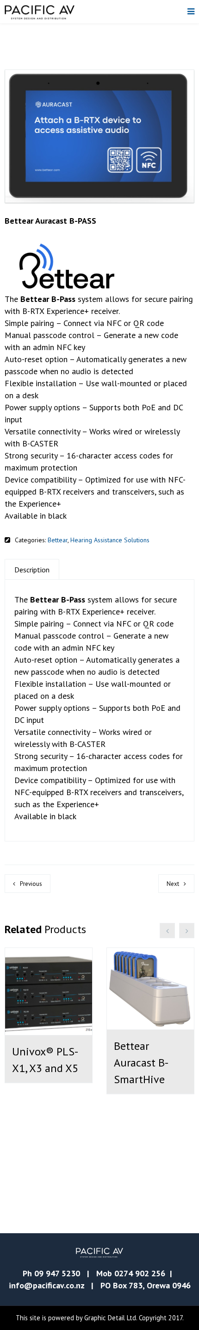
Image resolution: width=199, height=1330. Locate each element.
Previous (31, 884)
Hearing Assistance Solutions (109, 540)
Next (173, 884)
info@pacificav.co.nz (46, 1285)
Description (32, 569)
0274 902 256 (139, 1273)
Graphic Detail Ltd (110, 1317)
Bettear (58, 540)
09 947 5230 (57, 1273)
